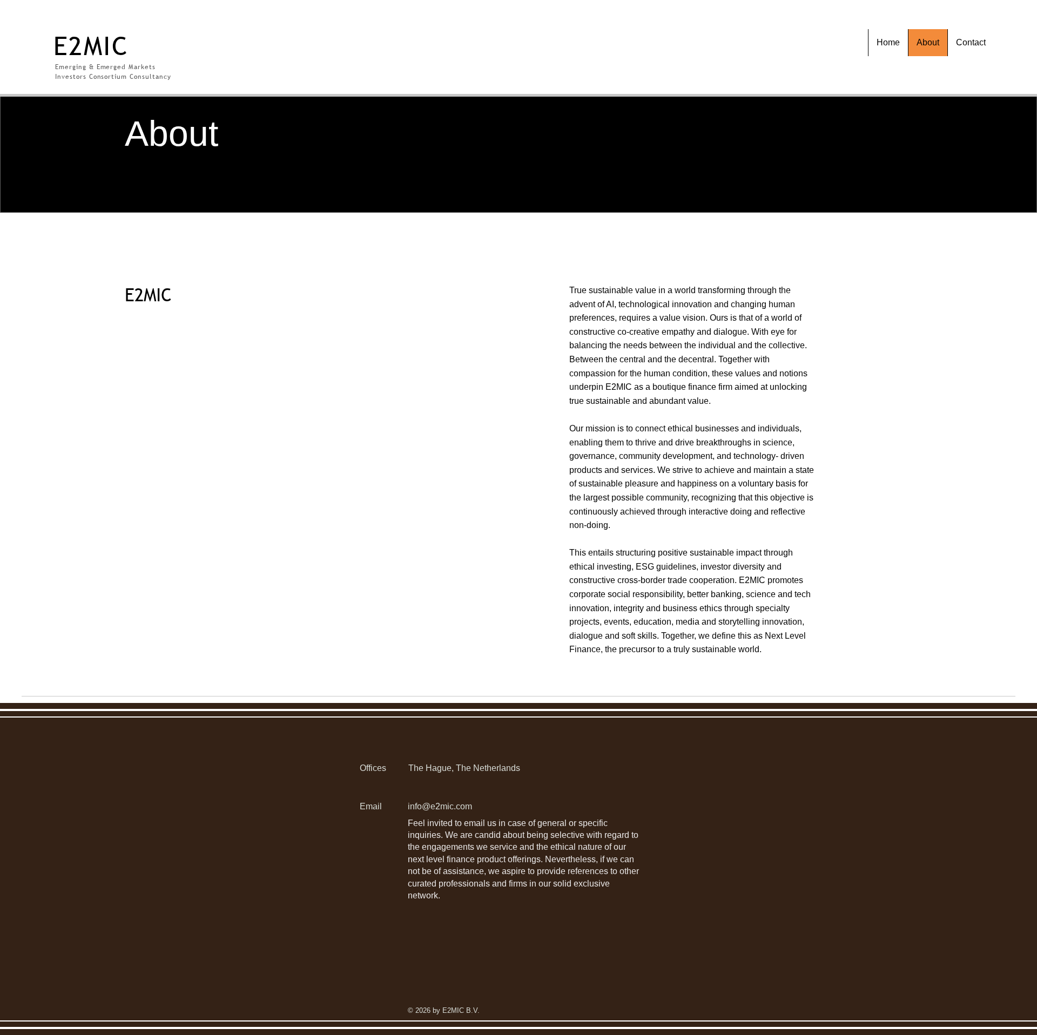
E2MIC (91, 45)
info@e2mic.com (440, 806)
